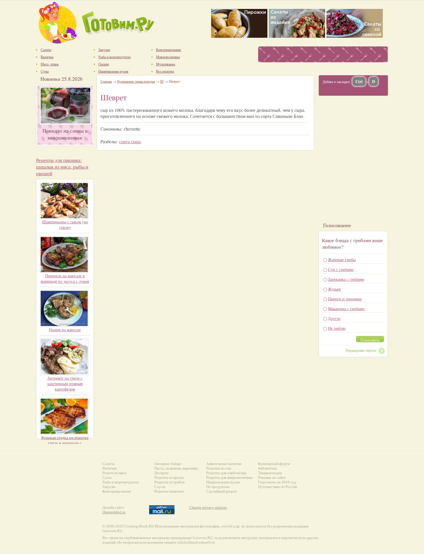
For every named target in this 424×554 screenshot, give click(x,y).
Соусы (159, 487)
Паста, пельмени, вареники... (177, 468)
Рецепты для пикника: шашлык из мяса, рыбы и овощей (62, 167)
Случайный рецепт (221, 491)
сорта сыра (129, 141)
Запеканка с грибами (346, 279)
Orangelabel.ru (113, 512)
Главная (106, 81)
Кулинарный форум (274, 463)
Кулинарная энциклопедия (136, 81)
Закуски (108, 487)
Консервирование (116, 491)
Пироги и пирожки (345, 299)
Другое (334, 318)
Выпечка (109, 468)
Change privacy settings (208, 507)
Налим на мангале (65, 329)
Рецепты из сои (218, 468)
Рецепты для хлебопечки (226, 473)
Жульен (334, 289)
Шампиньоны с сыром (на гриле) (65, 224)
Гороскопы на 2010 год (277, 482)
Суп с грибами (341, 269)
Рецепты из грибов (169, 482)
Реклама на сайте (272, 477)
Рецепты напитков (169, 491)
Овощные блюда (167, 463)
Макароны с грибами (346, 308)
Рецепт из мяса (114, 473)
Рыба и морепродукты (120, 482)
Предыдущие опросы (361, 350)
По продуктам (217, 487)
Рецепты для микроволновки (229, 477)
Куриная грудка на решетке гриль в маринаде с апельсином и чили (65, 443)
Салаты (108, 463)
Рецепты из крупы (169, 477)
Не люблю (337, 328)
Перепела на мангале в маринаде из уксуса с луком (65, 278)
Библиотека (267, 468)
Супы (107, 477)
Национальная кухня (223, 482)
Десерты (161, 473)
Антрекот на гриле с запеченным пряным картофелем (65, 383)
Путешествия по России (277, 487)
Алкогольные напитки (223, 463)
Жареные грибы (342, 259)
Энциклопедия (270, 473)
